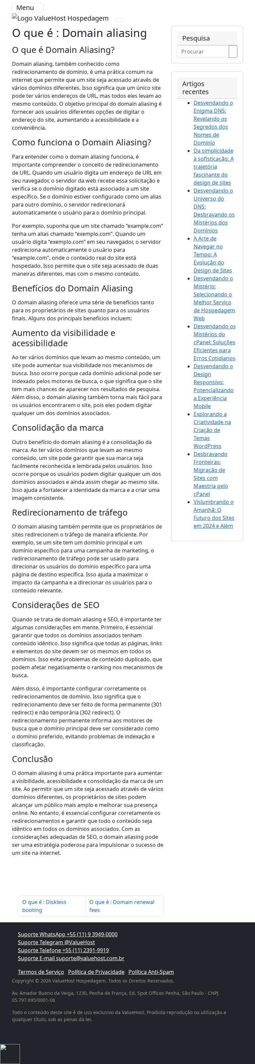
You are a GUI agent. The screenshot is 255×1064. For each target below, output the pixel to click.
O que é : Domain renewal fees (121, 906)
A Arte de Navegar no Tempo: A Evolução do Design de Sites (213, 254)
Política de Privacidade (96, 972)
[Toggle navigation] (120, 20)
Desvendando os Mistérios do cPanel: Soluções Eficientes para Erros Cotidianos (215, 342)
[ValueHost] (61, 17)
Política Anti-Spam (151, 972)
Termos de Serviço (41, 972)
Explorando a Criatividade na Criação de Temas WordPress (212, 430)
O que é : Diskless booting (44, 906)
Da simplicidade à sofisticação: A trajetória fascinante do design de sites (214, 166)
